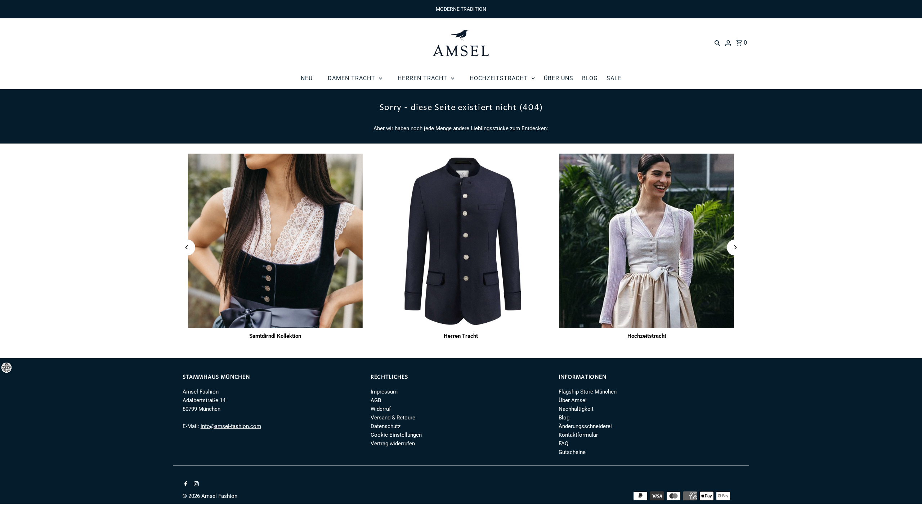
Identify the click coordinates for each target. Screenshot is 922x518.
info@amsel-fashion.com (231, 426)
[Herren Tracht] (461, 241)
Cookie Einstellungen (396, 435)
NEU (307, 78)
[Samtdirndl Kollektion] (275, 241)
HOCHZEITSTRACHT (499, 78)
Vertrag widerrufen (393, 443)
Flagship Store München (588, 391)
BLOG (590, 78)
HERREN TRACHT (422, 78)
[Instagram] (195, 484)
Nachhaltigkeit (576, 409)
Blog (564, 417)
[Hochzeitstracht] (646, 241)
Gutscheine (572, 452)
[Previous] (187, 247)
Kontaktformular (578, 435)
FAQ (563, 443)
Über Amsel (573, 400)
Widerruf (381, 409)
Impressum (384, 391)
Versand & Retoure (393, 417)
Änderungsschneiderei (585, 426)
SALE (614, 78)
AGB (376, 400)
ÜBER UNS (558, 78)
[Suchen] (717, 43)
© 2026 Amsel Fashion (210, 496)
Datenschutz (385, 426)
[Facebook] (185, 484)
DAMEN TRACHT (351, 78)
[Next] (735, 247)
